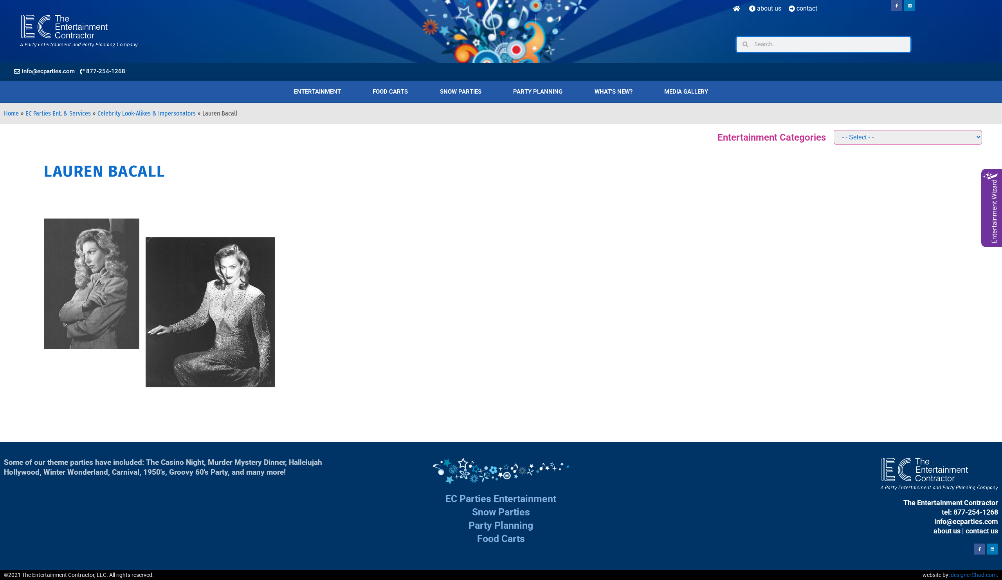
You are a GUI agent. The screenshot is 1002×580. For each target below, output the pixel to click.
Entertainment (317, 91)
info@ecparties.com (966, 521)
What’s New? (614, 91)
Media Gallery (686, 91)
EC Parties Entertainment (500, 498)
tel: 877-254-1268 (970, 512)
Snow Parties (460, 91)
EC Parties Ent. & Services (58, 113)
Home (11, 113)
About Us (768, 8)
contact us (982, 531)
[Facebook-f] (896, 5)
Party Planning (537, 91)
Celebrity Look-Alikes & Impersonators (146, 113)
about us (947, 531)
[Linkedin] (909, 5)
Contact (806, 8)
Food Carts (390, 91)
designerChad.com (974, 575)
